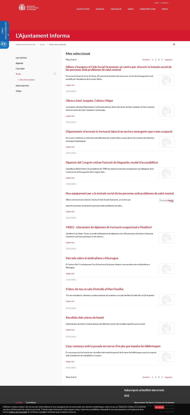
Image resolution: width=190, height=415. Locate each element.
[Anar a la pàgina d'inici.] (29, 7)
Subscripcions (22, 85)
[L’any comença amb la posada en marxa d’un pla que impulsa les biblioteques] (166, 356)
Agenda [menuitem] (100, 9)
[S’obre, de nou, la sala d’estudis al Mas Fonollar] (166, 299)
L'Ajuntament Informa (26, 44)
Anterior (146, 59)
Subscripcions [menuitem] (148, 9)
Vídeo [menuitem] (165, 9)
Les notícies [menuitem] (83, 9)
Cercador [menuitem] (115, 9)
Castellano (164, 3)
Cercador (20, 68)
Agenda (19, 63)
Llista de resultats (27, 79)
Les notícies (21, 57)
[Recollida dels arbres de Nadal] (166, 328)
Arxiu (42, 44)
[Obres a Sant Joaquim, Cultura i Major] (166, 111)
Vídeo (18, 91)
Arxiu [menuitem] (131, 9)
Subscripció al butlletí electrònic (144, 390)
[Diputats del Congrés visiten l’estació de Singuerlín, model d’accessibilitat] (166, 173)
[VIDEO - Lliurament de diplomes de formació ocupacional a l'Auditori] (166, 237)
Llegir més (70, 85)
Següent (168, 59)
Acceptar (159, 407)
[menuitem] (35, 57)
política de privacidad (18, 412)
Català (156, 3)
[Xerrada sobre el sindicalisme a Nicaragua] (166, 268)
